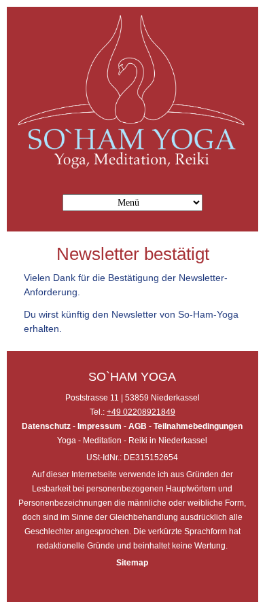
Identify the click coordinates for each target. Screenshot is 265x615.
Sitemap (132, 562)
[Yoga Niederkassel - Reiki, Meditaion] (132, 167)
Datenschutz (47, 426)
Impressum (98, 426)
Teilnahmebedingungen (198, 426)
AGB (137, 426)
